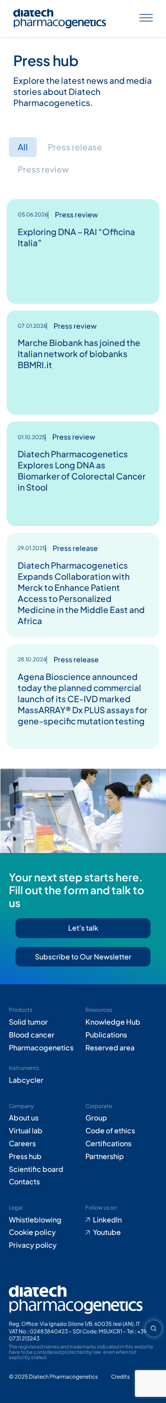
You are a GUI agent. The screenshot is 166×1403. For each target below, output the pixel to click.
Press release (75, 146)
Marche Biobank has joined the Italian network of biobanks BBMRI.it (79, 353)
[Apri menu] (146, 19)
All (23, 146)
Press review (43, 169)
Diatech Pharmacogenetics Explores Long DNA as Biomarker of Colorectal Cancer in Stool (82, 470)
